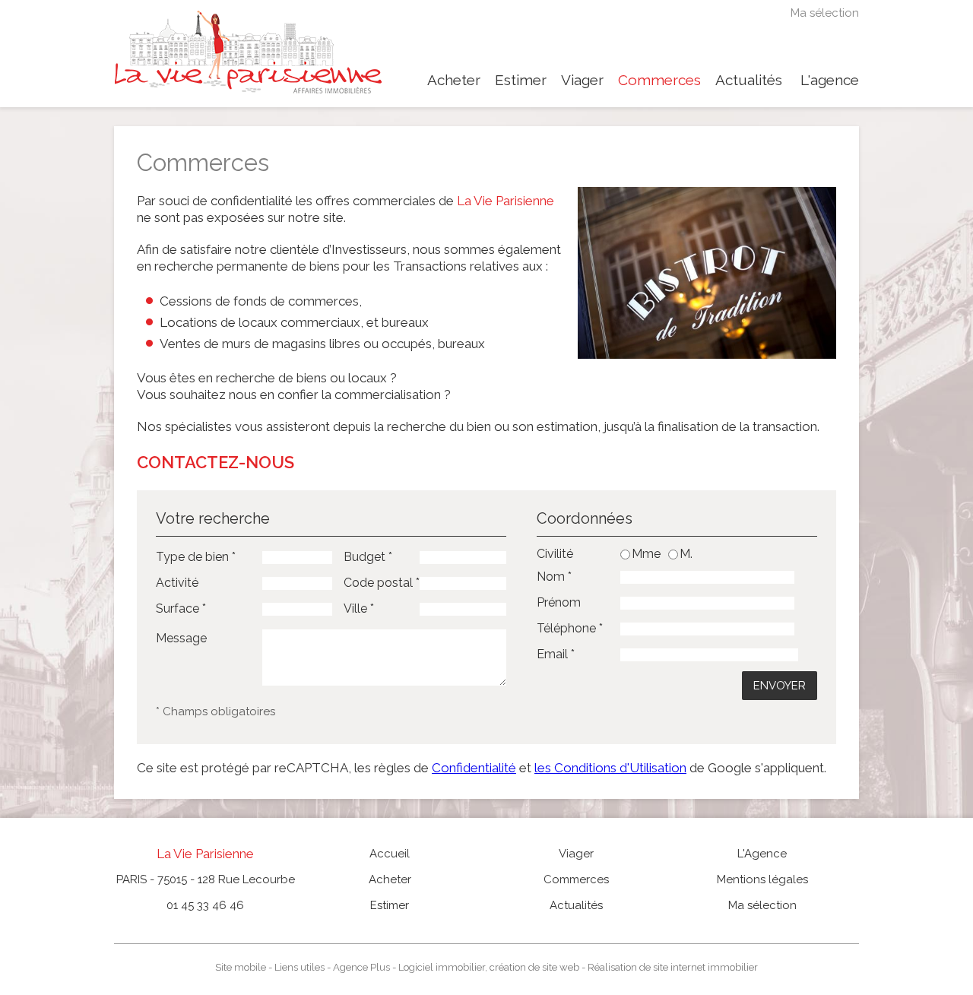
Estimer (521, 80)
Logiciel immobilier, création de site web (488, 967)
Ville (359, 608)
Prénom (559, 602)
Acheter (453, 80)
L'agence (829, 80)
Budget (368, 557)
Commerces (659, 80)
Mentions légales (762, 879)
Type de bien (196, 557)
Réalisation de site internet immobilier (673, 967)
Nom (554, 576)
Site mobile (240, 967)
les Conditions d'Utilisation (610, 767)
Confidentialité (474, 767)
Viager (582, 80)
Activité (177, 582)
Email (556, 654)
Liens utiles (299, 967)
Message (181, 638)
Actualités (748, 80)
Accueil (389, 853)
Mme (646, 554)
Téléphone (570, 628)
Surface (181, 608)
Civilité (555, 554)
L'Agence (762, 853)
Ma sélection (825, 13)
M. (686, 554)
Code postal (382, 582)
